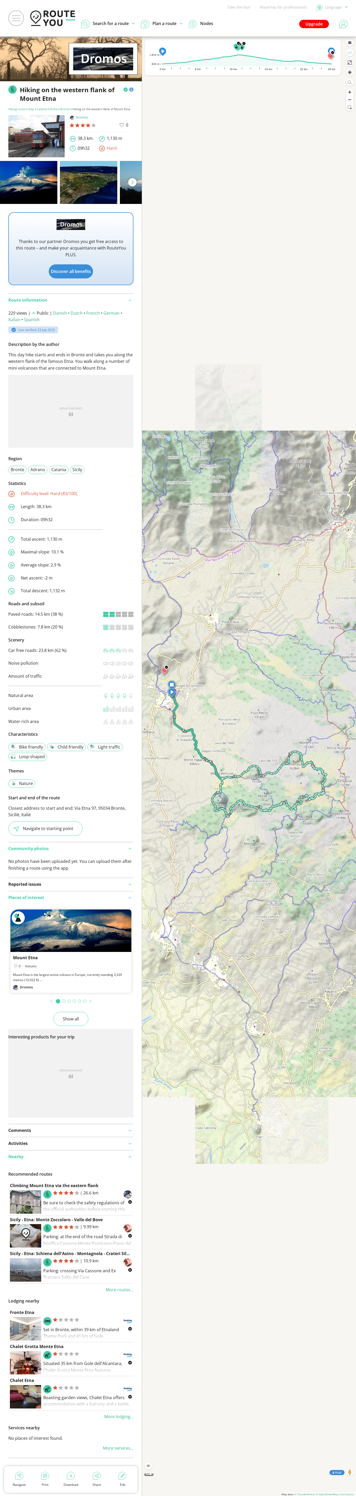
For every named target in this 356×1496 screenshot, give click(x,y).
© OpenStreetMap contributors (335, 1494)
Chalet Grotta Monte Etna (37, 1346)
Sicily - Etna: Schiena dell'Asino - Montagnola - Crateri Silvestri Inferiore (83, 1253)
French (93, 313)
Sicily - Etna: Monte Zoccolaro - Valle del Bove (56, 1220)
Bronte (65, 109)
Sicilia (53, 109)
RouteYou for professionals (283, 7)
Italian (14, 319)
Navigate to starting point (48, 828)
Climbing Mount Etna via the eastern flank (54, 1185)
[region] (249, 766)
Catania (42, 109)
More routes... (119, 1290)
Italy (31, 109)
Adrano (37, 469)
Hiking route (16, 109)
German (111, 313)
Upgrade (314, 24)
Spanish (32, 319)
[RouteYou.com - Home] (52, 18)
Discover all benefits (71, 271)
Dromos (82, 117)
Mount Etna (25, 958)
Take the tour (238, 7)
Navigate (19, 1484)
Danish (60, 313)
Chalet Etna (22, 1380)
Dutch (77, 313)
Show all (71, 1019)
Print (45, 1484)
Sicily (77, 469)
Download (71, 1484)
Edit (122, 1484)
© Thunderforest (304, 1494)
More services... (118, 1448)
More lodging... (118, 1416)
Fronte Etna (22, 1312)
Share (97, 1484)
